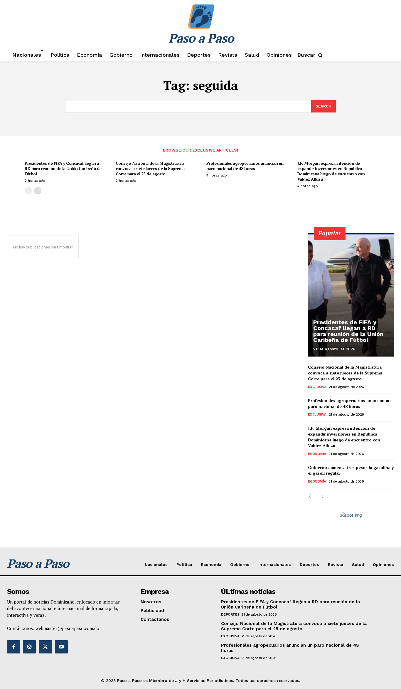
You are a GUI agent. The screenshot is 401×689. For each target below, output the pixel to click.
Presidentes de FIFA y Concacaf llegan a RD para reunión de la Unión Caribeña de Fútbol (63, 168)
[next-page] (37, 190)
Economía (317, 454)
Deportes (230, 614)
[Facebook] (13, 646)
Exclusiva (317, 387)
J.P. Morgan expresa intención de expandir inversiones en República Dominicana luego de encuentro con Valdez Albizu (331, 171)
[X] (45, 646)
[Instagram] (29, 646)
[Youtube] (61, 646)
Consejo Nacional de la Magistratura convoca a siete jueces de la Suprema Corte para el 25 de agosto (150, 168)
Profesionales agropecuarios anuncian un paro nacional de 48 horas (245, 165)
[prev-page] (28, 190)
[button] (311, 55)
